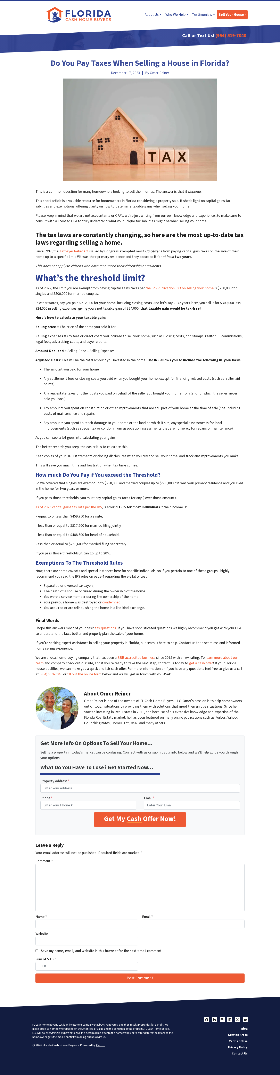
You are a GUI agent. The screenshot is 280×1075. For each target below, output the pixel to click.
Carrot (100, 1045)
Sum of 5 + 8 (46, 959)
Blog (244, 1028)
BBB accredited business (136, 657)
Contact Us (240, 1053)
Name (41, 916)
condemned (111, 602)
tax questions (105, 628)
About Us (152, 14)
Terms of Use (238, 1041)
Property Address (54, 781)
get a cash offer (201, 663)
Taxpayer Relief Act (74, 251)
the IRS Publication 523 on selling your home (180, 288)
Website (41, 933)
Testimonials (202, 14)
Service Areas (238, 1035)
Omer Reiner (159, 72)
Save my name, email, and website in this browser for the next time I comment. (101, 950)
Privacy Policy (238, 1047)
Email (149, 798)
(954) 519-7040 (230, 35)
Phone (46, 798)
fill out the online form (84, 674)
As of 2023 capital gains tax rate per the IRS (68, 507)
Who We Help (175, 14)
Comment (44, 861)
